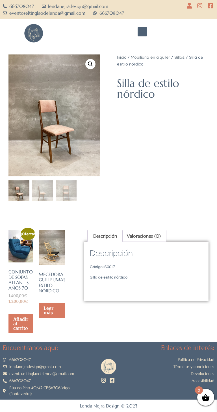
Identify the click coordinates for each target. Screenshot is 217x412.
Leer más (48, 310)
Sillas (179, 58)
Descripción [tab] (105, 236)
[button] (142, 31)
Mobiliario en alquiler (150, 58)
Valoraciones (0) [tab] (144, 236)
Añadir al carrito (20, 323)
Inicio (122, 58)
